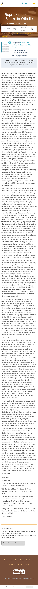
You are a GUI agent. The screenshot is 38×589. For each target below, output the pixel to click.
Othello (31, 45)
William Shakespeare (20, 45)
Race (14, 47)
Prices (11, 560)
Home (3, 34)
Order (6, 560)
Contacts (19, 564)
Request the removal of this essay (13, 543)
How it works (30, 560)
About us (12, 564)
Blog (16, 560)
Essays (11, 34)
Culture (23, 43)
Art (28, 43)
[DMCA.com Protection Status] (19, 572)
